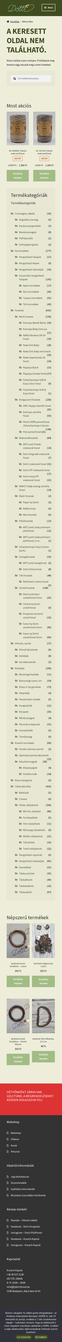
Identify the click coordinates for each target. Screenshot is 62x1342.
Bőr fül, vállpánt (32, 811)
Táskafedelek (26, 886)
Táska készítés (23, 786)
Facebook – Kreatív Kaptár (25, 1238)
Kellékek (24, 655)
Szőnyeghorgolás (28, 244)
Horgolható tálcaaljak (31, 269)
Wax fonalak (29, 514)
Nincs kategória (23, 780)
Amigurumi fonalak (29, 399)
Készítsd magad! (28, 761)
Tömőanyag (25, 736)
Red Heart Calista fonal (35, 581)
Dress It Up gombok (30, 687)
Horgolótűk (25, 705)
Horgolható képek (29, 263)
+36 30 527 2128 (15, 1274)
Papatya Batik (30, 367)
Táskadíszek (25, 879)
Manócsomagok (27, 232)
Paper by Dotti (31, 502)
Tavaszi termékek (32, 298)
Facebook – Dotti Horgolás (25, 1226)
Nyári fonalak (26, 496)
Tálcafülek (28, 842)
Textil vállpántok (32, 848)
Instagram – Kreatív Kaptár (26, 1245)
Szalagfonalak (27, 556)
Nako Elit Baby (31, 345)
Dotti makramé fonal (34, 464)
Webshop (16, 1132)
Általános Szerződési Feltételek (28, 1195)
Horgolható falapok (30, 257)
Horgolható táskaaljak (31, 861)
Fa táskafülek (30, 817)
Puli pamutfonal (32, 431)
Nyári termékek (31, 285)
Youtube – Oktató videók (24, 1220)
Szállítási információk (23, 1189)
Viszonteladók (18, 1182)
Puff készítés (26, 238)
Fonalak (19, 310)
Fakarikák (24, 693)
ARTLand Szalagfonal (35, 563)
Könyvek (23, 711)
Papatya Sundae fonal (35, 373)
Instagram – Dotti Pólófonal (26, 1232)
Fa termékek (21, 250)
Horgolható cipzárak (30, 854)
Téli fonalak (25, 575)
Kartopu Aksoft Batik (34, 322)
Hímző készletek (28, 649)
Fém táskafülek (31, 823)
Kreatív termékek (24, 743)
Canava (23, 799)
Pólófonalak (26, 521)
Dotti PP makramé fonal (36, 470)
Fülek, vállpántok (28, 805)
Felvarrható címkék (29, 699)
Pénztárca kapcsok (29, 724)
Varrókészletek (27, 662)
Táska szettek (26, 873)
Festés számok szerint (31, 749)
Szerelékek (25, 867)
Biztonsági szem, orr (30, 680)
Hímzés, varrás (23, 643)
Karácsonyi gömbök (30, 225)
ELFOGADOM (24, 1337)
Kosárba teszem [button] (17, 175)
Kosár (14, 1145)
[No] (58, 1325)
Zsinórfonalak (26, 587)
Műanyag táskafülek (34, 830)
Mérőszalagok (26, 718)
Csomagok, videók (25, 213)
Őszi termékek (31, 291)
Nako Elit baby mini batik (37, 351)
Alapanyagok (30, 767)
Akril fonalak (26, 316)
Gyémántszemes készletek (33, 755)
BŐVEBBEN (41, 1337)
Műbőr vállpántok (33, 836)
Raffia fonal (29, 508)
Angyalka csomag (28, 219)
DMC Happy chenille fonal (37, 405)
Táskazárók (25, 892)
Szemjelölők (26, 730)
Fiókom (15, 1139)
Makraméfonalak (28, 438)
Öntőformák (30, 774)
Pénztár (15, 1151)
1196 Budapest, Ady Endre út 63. (24, 1291)
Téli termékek (30, 304)
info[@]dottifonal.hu (18, 1286)
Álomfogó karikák (29, 674)
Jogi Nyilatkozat (20, 1176)
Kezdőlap (14, 21)
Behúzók (24, 792)
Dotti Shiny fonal (32, 569)
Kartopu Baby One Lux (35, 329)
